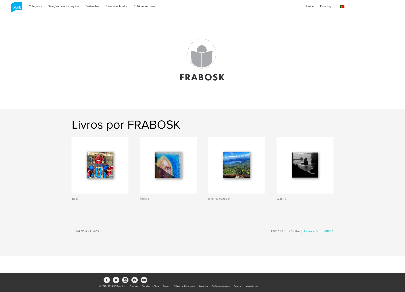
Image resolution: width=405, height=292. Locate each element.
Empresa (134, 286)
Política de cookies (221, 286)
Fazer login (326, 6)
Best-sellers (92, 6)
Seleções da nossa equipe (63, 6)
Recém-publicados (116, 6)
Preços (166, 286)
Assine (310, 6)
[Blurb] (15, 8)
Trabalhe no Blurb (150, 286)
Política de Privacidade (184, 286)
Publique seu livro (144, 6)
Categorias (35, 6)
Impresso (203, 286)
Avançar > (311, 231)
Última (328, 231)
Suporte (238, 286)
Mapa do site (252, 286)
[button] (342, 6)
